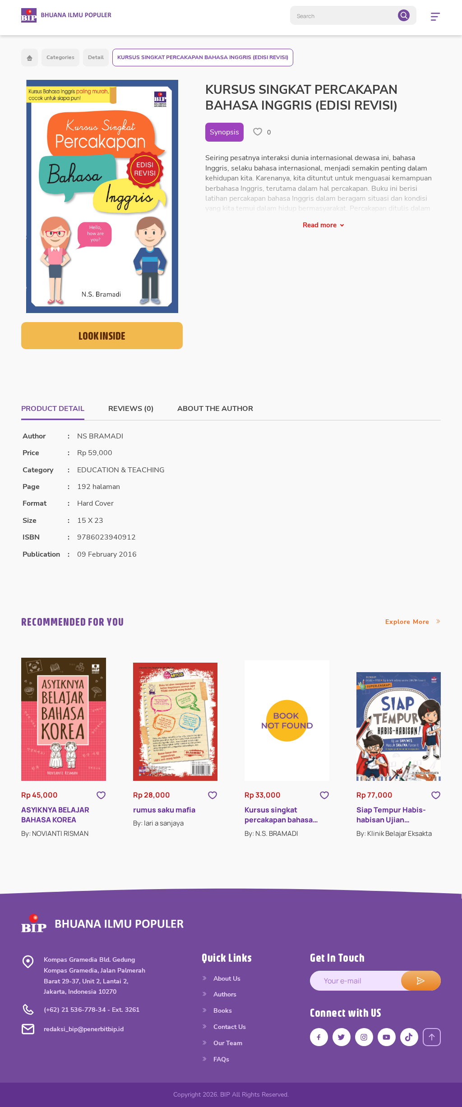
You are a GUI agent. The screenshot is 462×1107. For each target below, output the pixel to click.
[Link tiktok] (409, 1037)
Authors (224, 994)
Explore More (408, 622)
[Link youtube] (387, 1037)
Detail (96, 57)
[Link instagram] (364, 1037)
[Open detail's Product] (63, 719)
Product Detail (52, 409)
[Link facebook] (319, 1037)
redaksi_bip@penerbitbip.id (84, 1029)
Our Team (227, 1043)
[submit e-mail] (421, 981)
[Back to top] (432, 1037)
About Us (226, 978)
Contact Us (229, 1027)
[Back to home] (29, 57)
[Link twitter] (342, 1037)
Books (222, 1010)
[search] (404, 15)
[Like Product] (101, 795)
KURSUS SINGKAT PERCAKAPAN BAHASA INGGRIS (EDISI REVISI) (202, 57)
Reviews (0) (131, 409)
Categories (60, 57)
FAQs (220, 1059)
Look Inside (102, 335)
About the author (215, 409)
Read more (320, 225)
